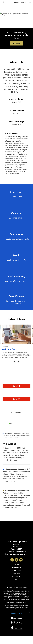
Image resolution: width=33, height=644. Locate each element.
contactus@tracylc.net (19, 554)
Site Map (16, 573)
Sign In (16, 579)
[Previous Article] (14, 361)
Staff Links (17, 570)
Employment (16, 564)
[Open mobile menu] (3, 2)
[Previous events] (4, 412)
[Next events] (29, 412)
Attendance (16, 567)
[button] (19, 2)
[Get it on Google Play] (16, 622)
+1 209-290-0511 (19, 551)
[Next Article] (18, 361)
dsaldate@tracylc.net (16, 613)
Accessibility (16, 576)
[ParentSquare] (16, 618)
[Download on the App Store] (16, 627)
